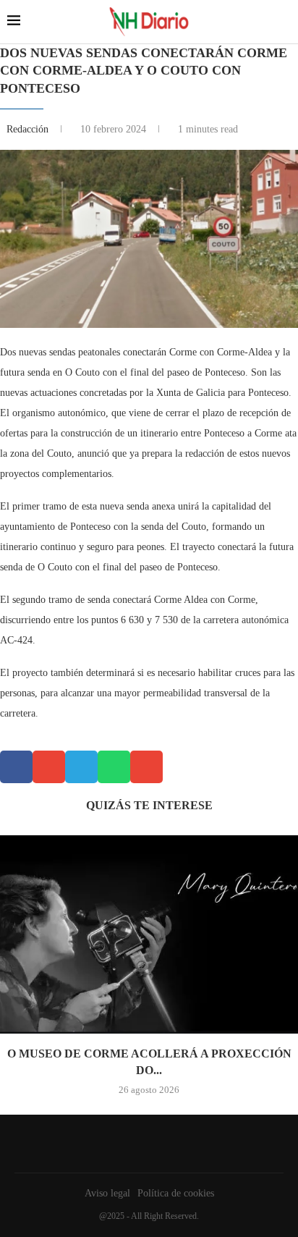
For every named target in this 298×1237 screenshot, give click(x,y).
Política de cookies (175, 1193)
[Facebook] (145, 1143)
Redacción (29, 129)
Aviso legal (107, 1193)
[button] (16, 767)
